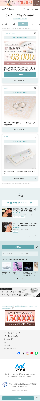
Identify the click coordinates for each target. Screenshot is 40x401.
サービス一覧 (14, 374)
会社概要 (7, 374)
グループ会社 (22, 376)
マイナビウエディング (8, 306)
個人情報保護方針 (12, 376)
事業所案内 (22, 374)
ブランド (31, 306)
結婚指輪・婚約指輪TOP (21, 306)
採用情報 (29, 376)
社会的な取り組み (30, 374)
